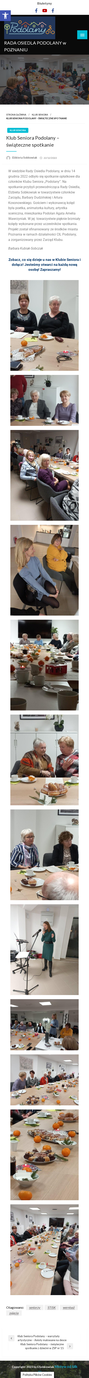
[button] (5, 15)
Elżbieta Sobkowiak (25, 157)
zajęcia (14, 1313)
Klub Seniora (40, 114)
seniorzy (34, 1307)
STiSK (52, 1307)
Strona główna (16, 114)
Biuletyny (44, 3)
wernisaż (69, 1307)
